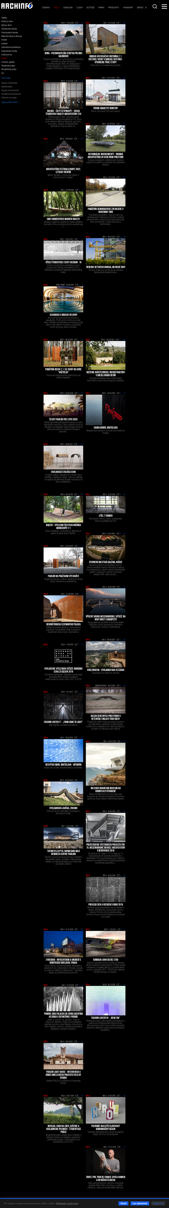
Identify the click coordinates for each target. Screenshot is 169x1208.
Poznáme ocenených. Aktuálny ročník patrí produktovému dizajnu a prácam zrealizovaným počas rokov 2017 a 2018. (63, 676)
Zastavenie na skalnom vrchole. (106, 673)
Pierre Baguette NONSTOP (105, 108)
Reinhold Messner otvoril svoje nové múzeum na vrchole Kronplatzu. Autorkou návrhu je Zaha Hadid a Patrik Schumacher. (105, 796)
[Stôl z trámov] (105, 504)
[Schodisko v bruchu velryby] (63, 299)
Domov (46, 7)
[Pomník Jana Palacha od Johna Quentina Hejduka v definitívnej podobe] (63, 999)
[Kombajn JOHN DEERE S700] (105, 944)
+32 (123, 124)
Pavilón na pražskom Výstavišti (63, 576)
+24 (123, 495)
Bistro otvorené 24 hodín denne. (105, 111)
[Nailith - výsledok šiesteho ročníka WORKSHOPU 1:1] (63, 509)
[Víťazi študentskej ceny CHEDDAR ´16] (63, 250)
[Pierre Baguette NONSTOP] (105, 92)
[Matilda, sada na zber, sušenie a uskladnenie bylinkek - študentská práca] (63, 1110)
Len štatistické (140, 1203)
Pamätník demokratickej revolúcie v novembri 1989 (105, 211)
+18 (82, 930)
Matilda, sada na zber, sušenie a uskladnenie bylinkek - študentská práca (63, 1129)
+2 (82, 285)
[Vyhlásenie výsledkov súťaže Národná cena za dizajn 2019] (63, 656)
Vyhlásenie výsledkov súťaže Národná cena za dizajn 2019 (63, 670)
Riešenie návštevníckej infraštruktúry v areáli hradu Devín (105, 374)
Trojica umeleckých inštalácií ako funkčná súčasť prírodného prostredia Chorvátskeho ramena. (105, 162)
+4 (124, 742)
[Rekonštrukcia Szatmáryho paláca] (63, 608)
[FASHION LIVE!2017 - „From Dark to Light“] (63, 706)
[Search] (155, 6)
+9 (82, 23)
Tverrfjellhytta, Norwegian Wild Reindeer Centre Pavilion (63, 853)
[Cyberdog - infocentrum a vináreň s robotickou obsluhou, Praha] (63, 944)
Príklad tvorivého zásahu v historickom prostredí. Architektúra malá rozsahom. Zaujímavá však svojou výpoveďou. (63, 629)
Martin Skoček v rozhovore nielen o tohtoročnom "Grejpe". (63, 176)
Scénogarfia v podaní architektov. (63, 725)
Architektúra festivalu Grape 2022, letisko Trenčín (63, 171)
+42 (123, 78)
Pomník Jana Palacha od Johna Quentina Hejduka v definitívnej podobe (63, 1015)
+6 (82, 1096)
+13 (82, 645)
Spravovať (158, 1203)
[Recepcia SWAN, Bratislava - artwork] (63, 750)
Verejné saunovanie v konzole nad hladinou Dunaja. (105, 431)
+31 (124, 393)
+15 (124, 686)
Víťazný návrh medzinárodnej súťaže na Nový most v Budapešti (105, 618)
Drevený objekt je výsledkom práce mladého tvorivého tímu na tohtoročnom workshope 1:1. (63, 224)
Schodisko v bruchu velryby (63, 315)
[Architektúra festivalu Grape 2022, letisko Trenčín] (63, 153)
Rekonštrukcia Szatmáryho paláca (63, 624)
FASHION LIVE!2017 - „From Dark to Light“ (63, 722)
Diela (56, 7)
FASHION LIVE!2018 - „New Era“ (105, 1018)
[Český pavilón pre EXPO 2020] (63, 406)
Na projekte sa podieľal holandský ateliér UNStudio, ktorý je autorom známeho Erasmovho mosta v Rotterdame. (106, 624)
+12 (124, 587)
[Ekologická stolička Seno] (63, 458)
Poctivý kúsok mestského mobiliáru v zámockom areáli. (63, 812)
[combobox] (155, 6)
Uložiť (123, 1203)
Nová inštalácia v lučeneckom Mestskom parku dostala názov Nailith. (63, 532)
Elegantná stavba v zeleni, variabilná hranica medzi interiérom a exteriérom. (63, 580)
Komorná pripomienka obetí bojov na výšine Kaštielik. (63, 376)
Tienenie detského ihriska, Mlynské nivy (105, 267)
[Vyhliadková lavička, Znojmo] (63, 793)
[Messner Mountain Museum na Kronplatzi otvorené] (105, 764)
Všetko (4, 18)
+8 (82, 594)
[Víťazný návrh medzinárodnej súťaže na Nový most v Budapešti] (105, 601)
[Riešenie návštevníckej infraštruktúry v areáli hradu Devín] (105, 355)
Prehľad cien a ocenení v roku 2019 (105, 904)
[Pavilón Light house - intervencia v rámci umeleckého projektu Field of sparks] (63, 1056)
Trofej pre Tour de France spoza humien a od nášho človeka (105, 1179)
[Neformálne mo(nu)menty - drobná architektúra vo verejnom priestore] (105, 138)
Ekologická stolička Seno (63, 472)
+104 (123, 340)
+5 (124, 1147)
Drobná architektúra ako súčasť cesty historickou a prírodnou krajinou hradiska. (105, 379)
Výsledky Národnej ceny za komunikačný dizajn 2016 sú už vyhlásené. (106, 1133)
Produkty (113, 7)
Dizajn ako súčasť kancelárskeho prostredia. (63, 767)
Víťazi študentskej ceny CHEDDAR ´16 (63, 262)
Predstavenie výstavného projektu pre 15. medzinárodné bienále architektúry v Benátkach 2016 (105, 847)
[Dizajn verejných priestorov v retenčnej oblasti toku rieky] (105, 700)
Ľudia (80, 7)
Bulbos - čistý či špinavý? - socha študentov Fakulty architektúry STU (63, 113)
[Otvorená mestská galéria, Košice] (105, 547)
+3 (124, 930)
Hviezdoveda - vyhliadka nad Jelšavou (105, 670)
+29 (123, 640)
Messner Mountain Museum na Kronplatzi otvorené (106, 790)
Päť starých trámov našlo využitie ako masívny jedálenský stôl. (105, 519)
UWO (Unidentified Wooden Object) (63, 219)
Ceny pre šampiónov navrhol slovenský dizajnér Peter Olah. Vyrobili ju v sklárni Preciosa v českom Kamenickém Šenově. (106, 1185)
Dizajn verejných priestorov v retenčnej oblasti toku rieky (106, 718)
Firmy (101, 7)
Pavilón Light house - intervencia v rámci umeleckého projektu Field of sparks (63, 1075)
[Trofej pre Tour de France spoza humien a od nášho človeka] (105, 1161)
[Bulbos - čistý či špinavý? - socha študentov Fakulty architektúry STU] (63, 95)
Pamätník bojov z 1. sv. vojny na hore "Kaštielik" (63, 371)
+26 (81, 444)
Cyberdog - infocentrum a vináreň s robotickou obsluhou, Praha (63, 961)
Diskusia (68, 7)
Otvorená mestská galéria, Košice (105, 562)
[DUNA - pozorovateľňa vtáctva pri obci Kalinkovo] (63, 37)
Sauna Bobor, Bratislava (106, 427)
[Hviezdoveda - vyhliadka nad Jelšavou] (105, 654)
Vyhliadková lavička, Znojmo (63, 808)
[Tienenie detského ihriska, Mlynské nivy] (105, 251)
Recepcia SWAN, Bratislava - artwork (63, 764)
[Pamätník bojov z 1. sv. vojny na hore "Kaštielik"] (63, 354)
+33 (81, 738)
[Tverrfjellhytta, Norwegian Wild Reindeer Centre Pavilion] (63, 838)
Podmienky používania (67, 1203)
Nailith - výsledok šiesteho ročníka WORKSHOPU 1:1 (63, 527)
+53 (123, 23)
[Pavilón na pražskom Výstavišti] (63, 560)
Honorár (128, 7)
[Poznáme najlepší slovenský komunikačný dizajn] (105, 1110)
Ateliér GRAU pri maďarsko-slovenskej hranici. (63, 1082)
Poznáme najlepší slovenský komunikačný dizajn (105, 1128)
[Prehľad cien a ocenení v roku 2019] (105, 889)
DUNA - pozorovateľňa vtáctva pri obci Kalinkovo (63, 55)
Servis (140, 7)
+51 (82, 546)
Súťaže (90, 7)
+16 (82, 81)
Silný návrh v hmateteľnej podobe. (106, 65)
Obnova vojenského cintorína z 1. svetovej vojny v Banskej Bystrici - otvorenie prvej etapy (105, 59)
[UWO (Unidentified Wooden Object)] (63, 204)
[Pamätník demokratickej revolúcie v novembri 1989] (105, 192)
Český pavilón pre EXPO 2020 (63, 419)
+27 (81, 340)
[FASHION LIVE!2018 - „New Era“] (105, 1000)
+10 (124, 237)
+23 (123, 985)
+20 (123, 177)
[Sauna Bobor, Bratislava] (105, 410)
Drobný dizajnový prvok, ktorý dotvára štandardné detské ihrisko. (106, 271)
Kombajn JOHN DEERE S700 (105, 960)
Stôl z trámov (106, 516)
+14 (82, 239)
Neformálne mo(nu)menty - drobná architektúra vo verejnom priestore (106, 156)
